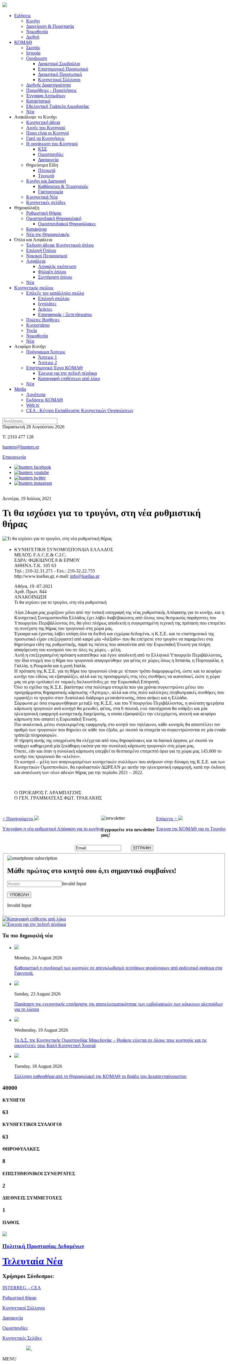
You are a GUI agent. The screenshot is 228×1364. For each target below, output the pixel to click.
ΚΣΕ (42, 148)
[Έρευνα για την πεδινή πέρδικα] (34, 924)
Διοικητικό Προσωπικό (60, 74)
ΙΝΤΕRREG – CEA (21, 1287)
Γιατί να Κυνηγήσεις (45, 138)
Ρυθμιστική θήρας (19, 1297)
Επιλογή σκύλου (53, 298)
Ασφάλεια (35, 261)
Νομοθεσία (37, 31)
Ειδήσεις (22, 15)
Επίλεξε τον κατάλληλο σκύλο (55, 293)
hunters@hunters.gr (20, 446)
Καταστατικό (38, 100)
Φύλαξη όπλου (52, 271)
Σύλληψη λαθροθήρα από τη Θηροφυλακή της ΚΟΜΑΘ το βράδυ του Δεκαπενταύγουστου (100, 1076)
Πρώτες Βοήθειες (43, 319)
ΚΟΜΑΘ (23, 42)
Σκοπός (33, 47)
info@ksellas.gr (84, 576)
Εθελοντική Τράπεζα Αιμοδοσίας (57, 106)
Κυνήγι (33, 20)
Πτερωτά (46, 170)
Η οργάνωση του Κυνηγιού (52, 143)
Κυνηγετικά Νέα (42, 197)
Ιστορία (33, 52)
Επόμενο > (191, 823)
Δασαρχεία (48, 159)
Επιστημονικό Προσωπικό (63, 68)
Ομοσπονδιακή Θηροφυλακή (53, 218)
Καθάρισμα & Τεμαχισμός (63, 186)
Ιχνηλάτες (47, 303)
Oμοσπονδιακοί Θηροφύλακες (67, 223)
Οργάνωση (36, 58)
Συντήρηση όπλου (55, 277)
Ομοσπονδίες (51, 154)
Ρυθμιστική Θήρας (43, 213)
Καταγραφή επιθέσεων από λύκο (69, 378)
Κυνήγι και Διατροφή (46, 181)
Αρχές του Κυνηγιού (45, 127)
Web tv (32, 405)
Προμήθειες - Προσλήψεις (51, 90)
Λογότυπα (35, 394)
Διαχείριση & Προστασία (50, 26)
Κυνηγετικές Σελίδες (22, 1338)
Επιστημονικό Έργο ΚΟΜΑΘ (54, 367)
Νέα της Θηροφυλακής (47, 234)
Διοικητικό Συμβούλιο (59, 63)
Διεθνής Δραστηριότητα (48, 84)
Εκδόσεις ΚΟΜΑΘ (44, 399)
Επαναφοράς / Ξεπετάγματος (65, 314)
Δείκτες (45, 309)
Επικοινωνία (14, 457)
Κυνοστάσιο (38, 325)
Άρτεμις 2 (47, 362)
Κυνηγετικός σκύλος (33, 287)
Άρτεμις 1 (47, 357)
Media (20, 389)
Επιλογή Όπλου (41, 250)
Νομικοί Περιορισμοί (46, 255)
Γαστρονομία (50, 191)
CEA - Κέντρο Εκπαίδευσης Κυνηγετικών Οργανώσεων (79, 410)
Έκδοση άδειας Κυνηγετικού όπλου (60, 245)
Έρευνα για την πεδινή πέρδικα (67, 373)
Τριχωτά (46, 175)
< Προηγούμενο (51, 823)
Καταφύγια (36, 229)
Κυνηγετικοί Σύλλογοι (59, 79)
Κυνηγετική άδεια (43, 122)
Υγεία (31, 330)
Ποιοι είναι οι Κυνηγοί (47, 132)
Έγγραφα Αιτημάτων (45, 95)
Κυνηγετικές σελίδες (46, 202)
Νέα (30, 111)
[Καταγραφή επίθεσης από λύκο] (34, 918)
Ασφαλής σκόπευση (57, 266)
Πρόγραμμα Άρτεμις (45, 351)
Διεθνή (32, 36)
